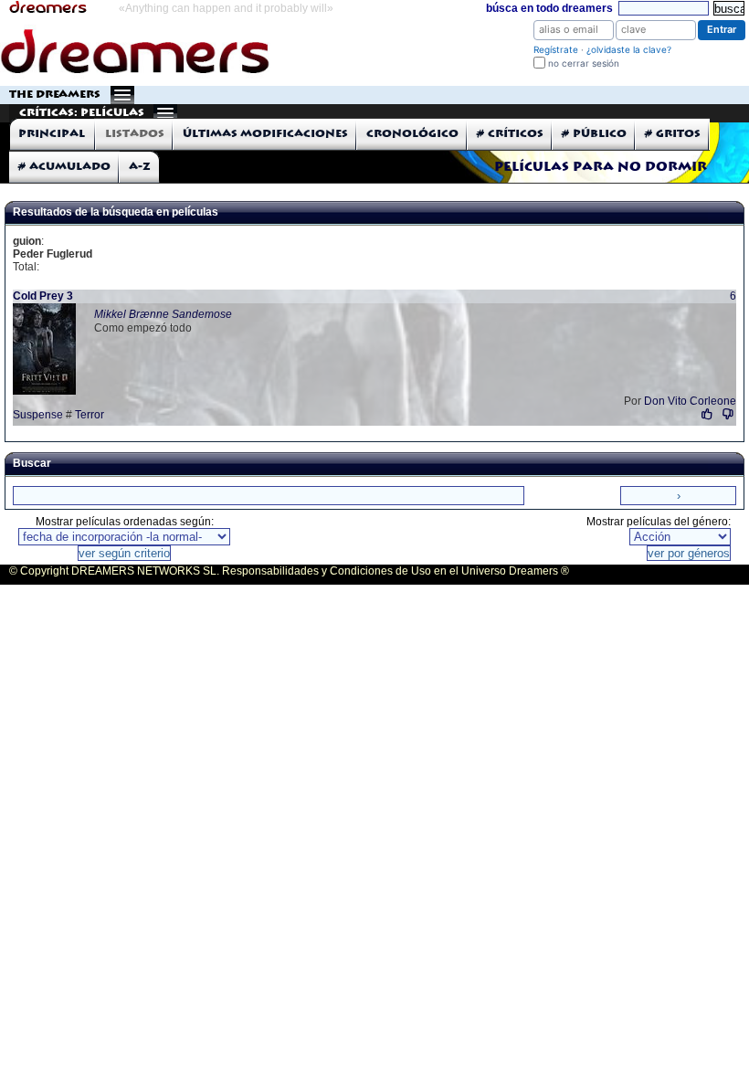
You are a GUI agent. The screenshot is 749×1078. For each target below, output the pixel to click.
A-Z (140, 167)
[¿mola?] (707, 414)
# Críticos (510, 134)
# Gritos (673, 134)
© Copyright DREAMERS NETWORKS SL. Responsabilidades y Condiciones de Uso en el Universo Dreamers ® (289, 571)
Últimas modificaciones (265, 134)
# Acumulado (64, 167)
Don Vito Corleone (690, 401)
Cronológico (412, 134)
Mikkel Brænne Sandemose (163, 314)
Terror (89, 414)
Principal (51, 134)
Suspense (38, 414)
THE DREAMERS (54, 95)
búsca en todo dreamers (549, 8)
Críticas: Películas (81, 113)
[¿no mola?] (727, 414)
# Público (594, 134)
